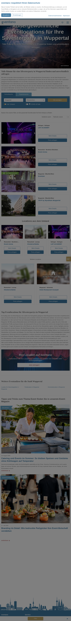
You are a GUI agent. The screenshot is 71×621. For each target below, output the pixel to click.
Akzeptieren (6, 15)
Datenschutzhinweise (55, 15)
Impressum (66, 15)
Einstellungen (17, 15)
